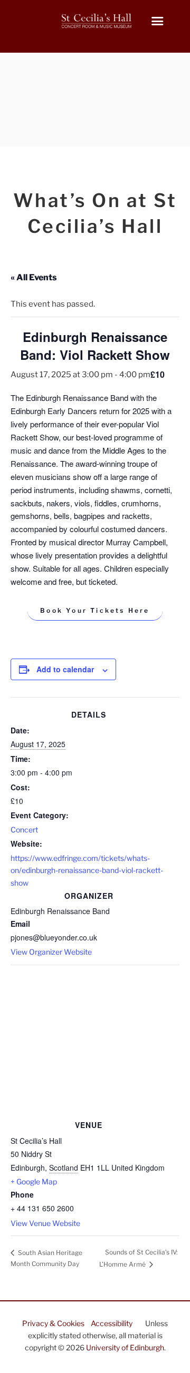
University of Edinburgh (125, 1347)
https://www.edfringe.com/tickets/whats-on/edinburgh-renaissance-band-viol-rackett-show (87, 870)
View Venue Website (45, 1223)
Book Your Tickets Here (94, 610)
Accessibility (111, 1323)
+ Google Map (34, 1181)
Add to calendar (65, 669)
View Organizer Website (51, 951)
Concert (24, 829)
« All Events (34, 277)
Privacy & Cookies (53, 1323)
